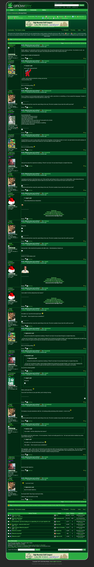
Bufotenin (53, 210)
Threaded (65, 30)
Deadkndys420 (60, 518)
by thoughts (80, 534)
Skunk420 (47, 152)
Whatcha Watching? (17, 518)
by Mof (80, 528)
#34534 (24, 136)
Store (50, 18)
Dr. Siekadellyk (42, 545)
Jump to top (11, 501)
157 (21, 516)
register (75, 33)
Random (57, 18)
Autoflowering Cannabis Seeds (21, 39)
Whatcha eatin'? (16, 536)
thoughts (58, 533)
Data (33, 545)
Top (85, 58)
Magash (30, 545)
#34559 (24, 222)
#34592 (24, 310)
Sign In (11, 18)
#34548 (24, 175)
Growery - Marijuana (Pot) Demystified (20, 5)
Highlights (61, 16)
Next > (79, 43)
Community (33, 10)
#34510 (24, 92)
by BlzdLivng (80, 531)
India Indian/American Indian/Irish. (32, 199)
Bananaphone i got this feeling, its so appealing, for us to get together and (31, 521)
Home (11, 10)
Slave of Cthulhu (60, 527)
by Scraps (80, 525)
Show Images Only (12, 547)
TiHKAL (53, 212)
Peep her (28, 379)
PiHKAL (49, 212)
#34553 (24, 194)
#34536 (24, 154)
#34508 (24, 62)
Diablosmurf (47, 90)
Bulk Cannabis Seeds (35, 39)
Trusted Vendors (51, 16)
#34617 (24, 405)
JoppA (46, 193)
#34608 (24, 352)
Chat (45, 18)
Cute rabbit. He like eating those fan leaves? (35, 430)
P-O (57, 515)
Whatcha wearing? (17, 533)
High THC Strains (60, 39)
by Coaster (80, 522)
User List (81, 16)
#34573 (24, 263)
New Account (19, 18)
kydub (46, 288)
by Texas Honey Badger (80, 519)
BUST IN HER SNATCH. (30, 488)
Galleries (68, 16)
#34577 (24, 289)
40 (18, 519)
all (15, 525)
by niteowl (80, 516)
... (17, 516)
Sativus (46, 221)
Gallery (44, 10)
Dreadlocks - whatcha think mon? (20, 524)
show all (84, 43)
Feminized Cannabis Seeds (48, 39)
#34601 (24, 329)
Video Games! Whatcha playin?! (20, 527)
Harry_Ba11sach (24, 545)
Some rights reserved (55, 561)
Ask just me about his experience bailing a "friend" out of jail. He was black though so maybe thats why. (49, 334)
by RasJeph (80, 537)
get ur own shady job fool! (30, 67)
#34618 (24, 425)
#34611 (24, 374)
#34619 (24, 458)
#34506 (24, 46)
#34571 (24, 244)
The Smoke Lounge (20, 30)
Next (84, 30)
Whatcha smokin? (16, 530)
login (68, 33)
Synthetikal (59, 213)
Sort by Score (21, 547)
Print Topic (27, 547)
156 (19, 516)
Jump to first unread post (14, 43)
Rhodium (47, 213)
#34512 (24, 111)
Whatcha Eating (16, 515)
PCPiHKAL (58, 212)
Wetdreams (53, 213)
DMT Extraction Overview (50, 214)
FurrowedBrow (16, 545)
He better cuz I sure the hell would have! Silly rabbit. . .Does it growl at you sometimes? (35, 442)
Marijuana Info (22, 10)
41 (20, 519)
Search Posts (40, 16)
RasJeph (58, 524)
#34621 (24, 479)
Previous (72, 30)
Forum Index (31, 16)
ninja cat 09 (59, 536)
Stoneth (36, 545)
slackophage (47, 404)
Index (79, 30)
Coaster (46, 45)
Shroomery (65, 18)
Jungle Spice (60, 214)
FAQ (75, 16)
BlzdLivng (58, 530)
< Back (65, 43)
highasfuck (47, 173)
